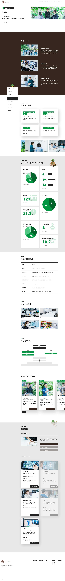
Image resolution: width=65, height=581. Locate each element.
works (47, 560)
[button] (23, 412)
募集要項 (53, 563)
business (41, 560)
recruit (53, 560)
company (35, 560)
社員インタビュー (55, 562)
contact (60, 560)
